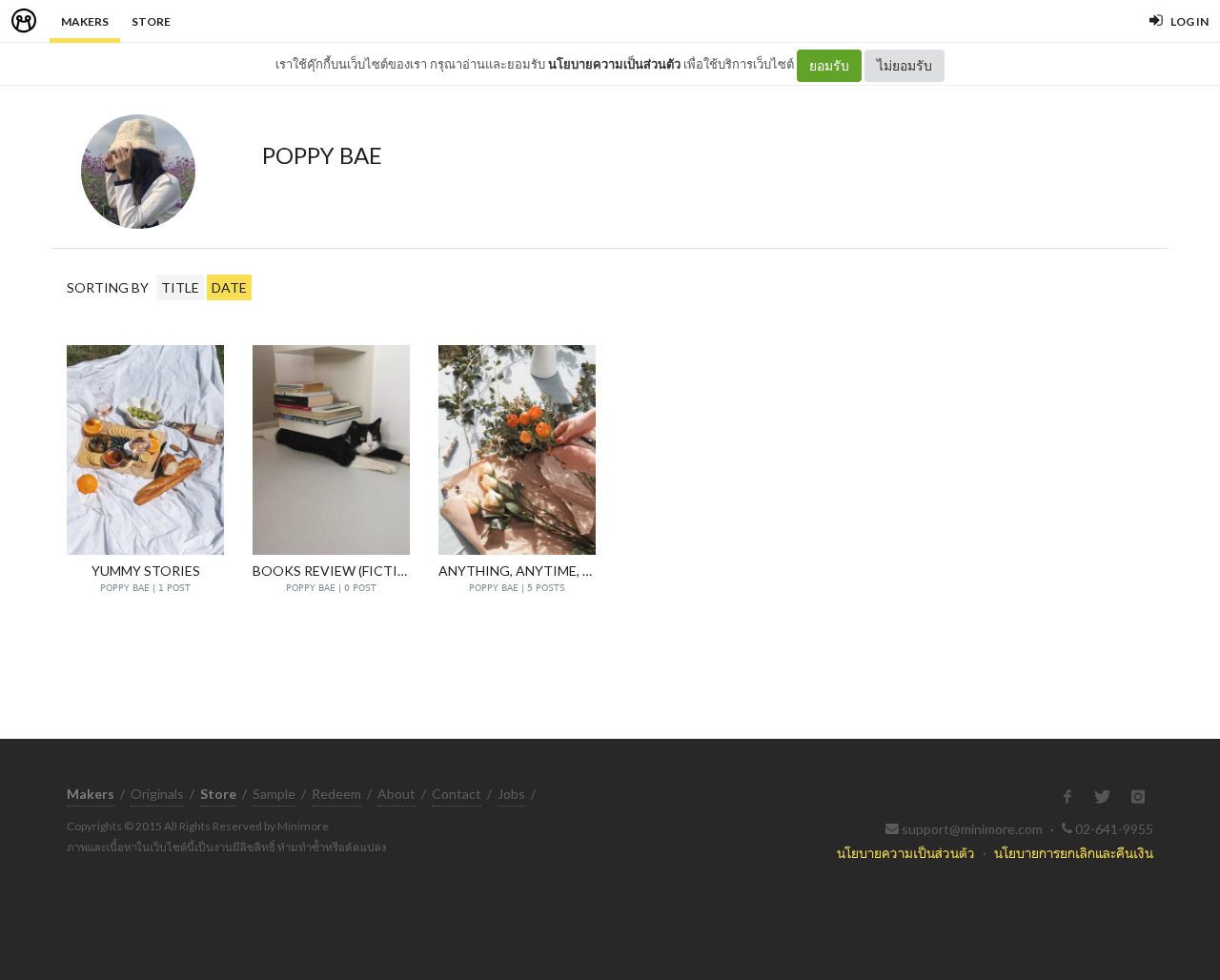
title (180, 287)
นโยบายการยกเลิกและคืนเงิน (1073, 853)
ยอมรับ (829, 65)
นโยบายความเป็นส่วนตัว (614, 63)
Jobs (511, 794)
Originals (157, 794)
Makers (85, 21)
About (396, 794)
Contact (456, 794)
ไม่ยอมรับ (904, 65)
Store (151, 21)
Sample (274, 794)
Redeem (336, 794)
